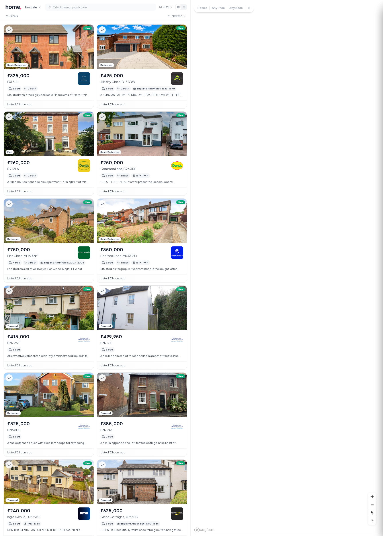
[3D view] (372, 521)
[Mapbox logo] (204, 529)
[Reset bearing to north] (372, 513)
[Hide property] (17, 29)
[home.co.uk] (13, 7)
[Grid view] (178, 7)
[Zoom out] (372, 505)
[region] (287, 268)
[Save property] (9, 29)
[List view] (183, 7)
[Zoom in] (372, 497)
